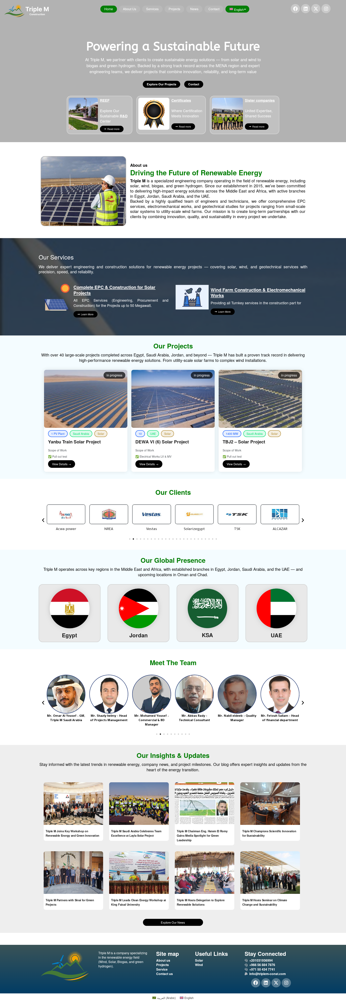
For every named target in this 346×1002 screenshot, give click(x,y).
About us (129, 9)
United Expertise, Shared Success (260, 108)
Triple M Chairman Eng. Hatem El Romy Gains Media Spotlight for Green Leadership (202, 835)
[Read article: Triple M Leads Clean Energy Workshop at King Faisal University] (139, 872)
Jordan (138, 635)
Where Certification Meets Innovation (186, 108)
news (194, 9)
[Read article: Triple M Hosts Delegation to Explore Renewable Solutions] (204, 872)
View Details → (61, 464)
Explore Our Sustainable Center (114, 111)
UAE (276, 635)
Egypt (69, 635)
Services (152, 9)
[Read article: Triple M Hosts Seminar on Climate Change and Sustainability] (270, 872)
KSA (207, 635)
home (108, 9)
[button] (43, 520)
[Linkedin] (305, 8)
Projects (174, 9)
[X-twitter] (315, 8)
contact (213, 9)
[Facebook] (295, 8)
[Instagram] (326, 8)
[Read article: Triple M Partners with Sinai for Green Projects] (73, 872)
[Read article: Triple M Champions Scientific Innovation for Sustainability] (270, 803)
